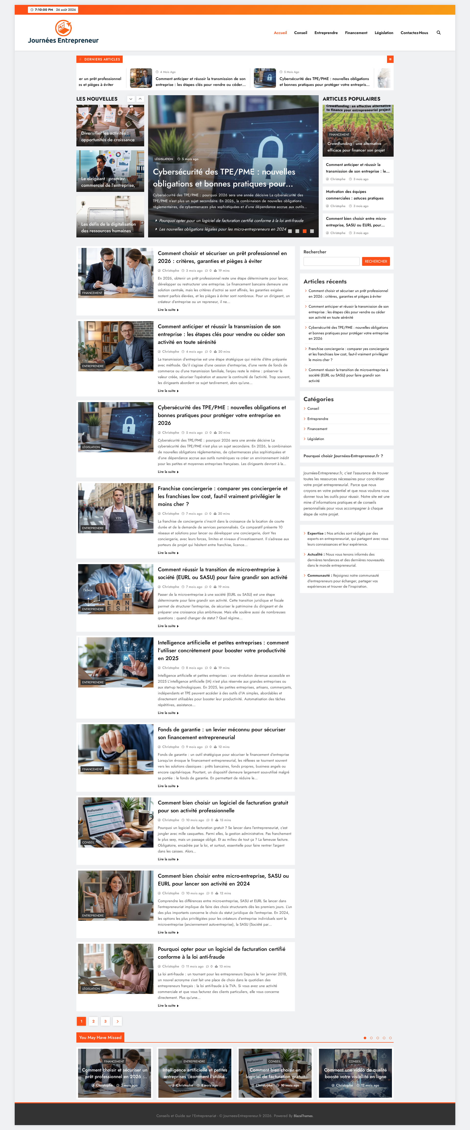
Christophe (337, 179)
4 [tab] (312, 231)
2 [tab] (297, 231)
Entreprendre (326, 32)
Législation (384, 32)
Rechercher (315, 252)
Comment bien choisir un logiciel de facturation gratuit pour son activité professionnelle (223, 806)
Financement (356, 32)
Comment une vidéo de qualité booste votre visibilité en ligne (355, 1073)
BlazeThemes (303, 1115)
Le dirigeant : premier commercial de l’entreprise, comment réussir (108, 140)
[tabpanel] (233, 166)
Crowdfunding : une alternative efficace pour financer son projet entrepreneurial (356, 150)
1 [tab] (290, 231)
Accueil (280, 32)
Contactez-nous (414, 32)
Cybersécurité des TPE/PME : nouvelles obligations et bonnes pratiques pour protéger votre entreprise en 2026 (290, 84)
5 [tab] (390, 1038)
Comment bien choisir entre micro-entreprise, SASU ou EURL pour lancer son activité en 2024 (356, 225)
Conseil (300, 32)
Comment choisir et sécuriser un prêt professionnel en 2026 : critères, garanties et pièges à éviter (222, 257)
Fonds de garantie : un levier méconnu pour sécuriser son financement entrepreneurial (221, 733)
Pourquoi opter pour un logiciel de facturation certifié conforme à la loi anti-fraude (221, 953)
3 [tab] (305, 231)
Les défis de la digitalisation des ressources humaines (108, 181)
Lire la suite (167, 309)
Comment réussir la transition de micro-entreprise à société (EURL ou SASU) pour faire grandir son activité (222, 573)
